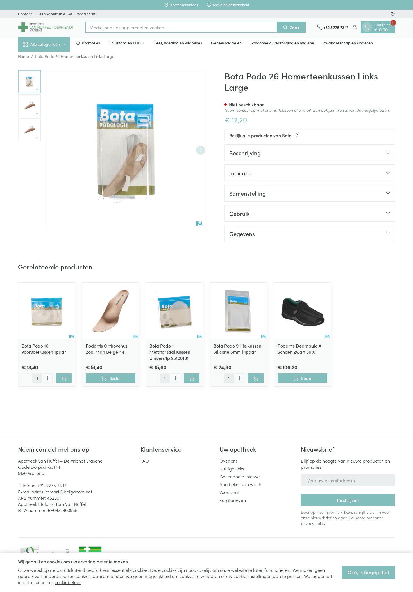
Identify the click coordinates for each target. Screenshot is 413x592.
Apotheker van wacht (241, 484)
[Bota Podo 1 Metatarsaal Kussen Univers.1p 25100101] (174, 311)
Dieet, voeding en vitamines (177, 42)
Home (23, 56)
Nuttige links (231, 468)
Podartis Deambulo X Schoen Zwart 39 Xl (299, 348)
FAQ (144, 461)
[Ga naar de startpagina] (46, 27)
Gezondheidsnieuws (54, 14)
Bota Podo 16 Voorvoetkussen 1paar (44, 348)
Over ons (228, 461)
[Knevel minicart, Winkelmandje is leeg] (367, 27)
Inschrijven (348, 500)
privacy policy (313, 523)
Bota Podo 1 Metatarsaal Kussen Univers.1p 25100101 (169, 351)
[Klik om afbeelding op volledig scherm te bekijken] (126, 150)
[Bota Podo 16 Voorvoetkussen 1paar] (46, 311)
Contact (25, 14)
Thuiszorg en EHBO (126, 42)
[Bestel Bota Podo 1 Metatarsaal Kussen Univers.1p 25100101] (191, 378)
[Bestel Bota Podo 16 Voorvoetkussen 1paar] (64, 378)
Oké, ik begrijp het (368, 572)
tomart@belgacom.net (69, 491)
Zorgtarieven (232, 500)
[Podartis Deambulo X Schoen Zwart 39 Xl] (302, 311)
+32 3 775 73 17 (52, 485)
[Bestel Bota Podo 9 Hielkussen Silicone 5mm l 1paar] (256, 378)
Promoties (91, 42)
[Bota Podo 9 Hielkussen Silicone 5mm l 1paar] (238, 311)
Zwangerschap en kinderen (348, 42)
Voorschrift (86, 14)
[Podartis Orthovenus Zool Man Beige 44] (110, 311)
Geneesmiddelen (226, 42)
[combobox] (181, 27)
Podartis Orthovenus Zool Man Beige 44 (107, 348)
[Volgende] (200, 149)
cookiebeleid (68, 582)
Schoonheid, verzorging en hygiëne (282, 42)
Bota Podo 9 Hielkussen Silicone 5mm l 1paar (237, 348)
